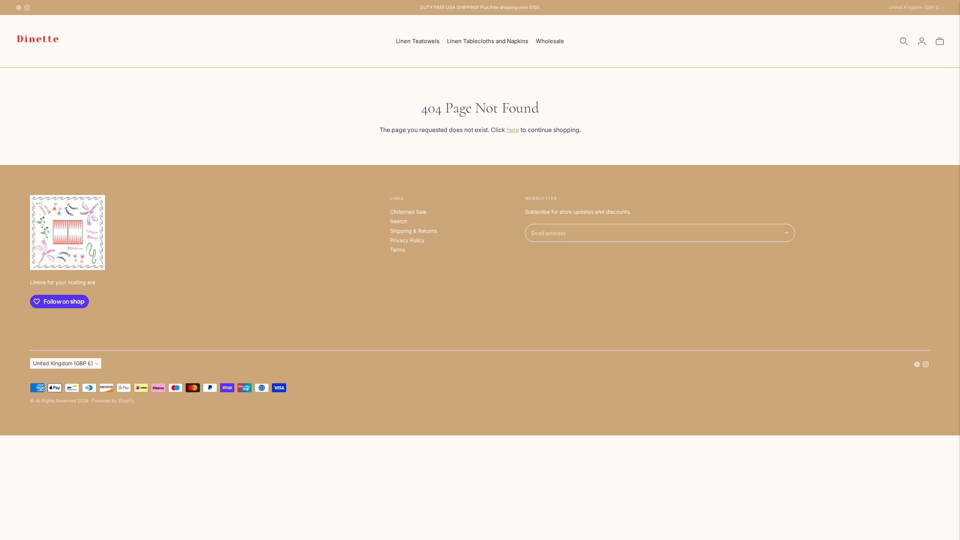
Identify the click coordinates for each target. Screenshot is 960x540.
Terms (397, 249)
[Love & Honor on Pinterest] (18, 7)
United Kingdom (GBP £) (914, 7)
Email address (547, 224)
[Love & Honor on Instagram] (27, 7)
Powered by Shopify (113, 401)
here (513, 130)
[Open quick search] (903, 41)
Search (398, 221)
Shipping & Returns (413, 231)
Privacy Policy (407, 240)
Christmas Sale (408, 211)
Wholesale (550, 41)
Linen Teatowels (418, 41)
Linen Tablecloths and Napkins (487, 41)
